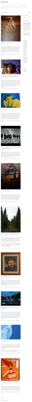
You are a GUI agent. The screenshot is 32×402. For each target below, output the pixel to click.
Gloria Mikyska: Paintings (6, 276)
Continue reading (3, 52)
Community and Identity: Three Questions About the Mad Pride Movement (10, 148)
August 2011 (24, 62)
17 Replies (2, 150)
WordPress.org (25, 71)
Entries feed (24, 69)
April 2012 (24, 55)
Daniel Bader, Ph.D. (16, 88)
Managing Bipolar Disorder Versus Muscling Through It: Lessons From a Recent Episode (9, 76)
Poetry (9, 54)
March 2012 (24, 56)
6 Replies (2, 78)
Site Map (17, 5)
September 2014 (25, 42)
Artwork (25, 7)
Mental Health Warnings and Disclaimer (9, 5)
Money (9, 88)
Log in (24, 68)
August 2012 (24, 51)
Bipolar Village (4, 2)
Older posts (3, 397)
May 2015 (24, 41)
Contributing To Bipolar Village (5, 7)
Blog (7, 88)
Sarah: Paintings (4, 109)
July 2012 (24, 52)
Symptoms (9, 320)
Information (16, 7)
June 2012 (24, 53)
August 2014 (24, 43)
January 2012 (24, 58)
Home (1, 5)
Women (11, 54)
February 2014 (25, 44)
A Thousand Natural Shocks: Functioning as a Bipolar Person (10, 308)
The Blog (21, 7)
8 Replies (2, 310)
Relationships (9, 158)
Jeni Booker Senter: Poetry (6, 43)
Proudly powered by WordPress (4, 400)
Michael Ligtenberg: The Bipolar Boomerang (9, 234)
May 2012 (24, 54)
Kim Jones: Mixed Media (5, 382)
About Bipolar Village (22, 5)
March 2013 (24, 49)
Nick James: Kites (4, 340)
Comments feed (25, 70)
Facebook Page (14, 280)
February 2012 (25, 57)
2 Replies (2, 384)
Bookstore (12, 7)
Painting (10, 120)
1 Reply (2, 111)
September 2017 (25, 40)
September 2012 (25, 50)
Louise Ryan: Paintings (5, 190)
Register (24, 67)
